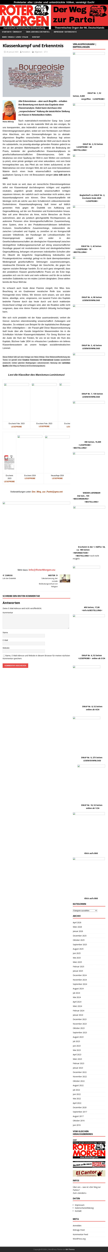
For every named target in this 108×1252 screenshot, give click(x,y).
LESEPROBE (30, 478)
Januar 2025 (78, 971)
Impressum (79, 1205)
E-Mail (5, 640)
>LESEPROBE (81, 147)
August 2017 (78, 1116)
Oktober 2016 (79, 1120)
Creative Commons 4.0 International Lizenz (41, 360)
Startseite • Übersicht (12, 32)
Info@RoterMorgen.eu (42, 569)
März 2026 (77, 927)
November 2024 (80, 979)
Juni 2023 (77, 1046)
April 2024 (77, 1001)
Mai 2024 (77, 997)
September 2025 (80, 944)
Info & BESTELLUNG (92, 610)
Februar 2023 (78, 1063)
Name (5, 632)
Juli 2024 (76, 993)
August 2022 (78, 1085)
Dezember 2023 (80, 1019)
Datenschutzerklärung (84, 1208)
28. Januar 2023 (12, 52)
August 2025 (78, 949)
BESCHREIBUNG (81, 498)
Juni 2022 (77, 1094)
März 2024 (77, 1006)
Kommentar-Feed (80, 1234)
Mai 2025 (77, 957)
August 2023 (78, 1037)
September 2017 (80, 1111)
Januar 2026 (78, 931)
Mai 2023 (77, 1050)
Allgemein (38, 52)
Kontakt (36, 37)
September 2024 (80, 984)
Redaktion (26, 52)
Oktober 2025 (79, 940)
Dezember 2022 (80, 1072)
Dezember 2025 (80, 935)
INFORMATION (80, 553)
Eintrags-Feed (79, 1230)
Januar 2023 (78, 1068)
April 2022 (77, 1103)
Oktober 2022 (79, 1081)
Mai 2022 (77, 1098)
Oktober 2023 (79, 1028)
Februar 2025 (78, 966)
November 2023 (80, 1024)
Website (6, 648)
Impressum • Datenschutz (65, 32)
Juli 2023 (76, 1041)
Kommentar (8, 612)
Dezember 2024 (80, 975)
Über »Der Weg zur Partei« (38, 32)
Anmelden (77, 1225)
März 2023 (77, 1059)
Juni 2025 (77, 953)
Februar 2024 (78, 1010)
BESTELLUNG (80, 150)
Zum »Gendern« (79, 1193)
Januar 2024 (78, 1015)
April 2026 (77, 922)
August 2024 (78, 988)
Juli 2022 (76, 1090)
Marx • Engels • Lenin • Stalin (15, 37)
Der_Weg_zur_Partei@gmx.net (47, 492)
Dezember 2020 (80, 1107)
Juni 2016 (77, 1125)
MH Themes (70, 1249)
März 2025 (77, 962)
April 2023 (77, 1054)
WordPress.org (79, 1238)
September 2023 (80, 1032)
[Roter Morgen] (54, 27)
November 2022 (80, 1076)
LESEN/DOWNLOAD (91, 300)
